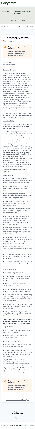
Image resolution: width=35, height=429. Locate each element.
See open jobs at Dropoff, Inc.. (16, 51)
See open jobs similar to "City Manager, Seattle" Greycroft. (16, 54)
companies (5, 26)
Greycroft (8, 3)
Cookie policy (21, 418)
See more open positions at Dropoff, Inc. (17, 400)
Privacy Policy (29, 425)
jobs (13, 26)
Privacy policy (13, 418)
